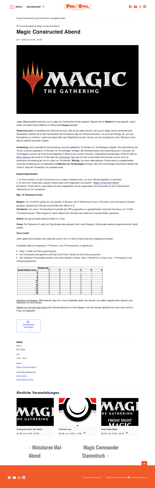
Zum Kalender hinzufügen (28, 325)
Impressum (86, 477)
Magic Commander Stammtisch (100, 451)
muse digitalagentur (139, 477)
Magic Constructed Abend (26, 367)
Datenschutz (97, 477)
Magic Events (21, 376)
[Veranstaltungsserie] (84, 433)
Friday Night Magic (109, 429)
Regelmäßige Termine (25, 379)
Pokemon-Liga (65, 429)
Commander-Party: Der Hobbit (29, 429)
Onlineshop (33, 6)
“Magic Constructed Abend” (106, 182)
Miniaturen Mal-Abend (45, 451)
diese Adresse (23, 157)
